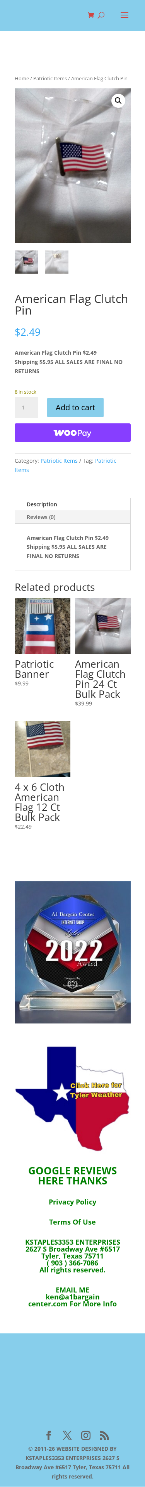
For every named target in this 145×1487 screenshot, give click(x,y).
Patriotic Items (50, 78)
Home (22, 78)
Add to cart (75, 407)
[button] (118, 101)
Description (42, 504)
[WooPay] (73, 432)
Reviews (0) (41, 517)
